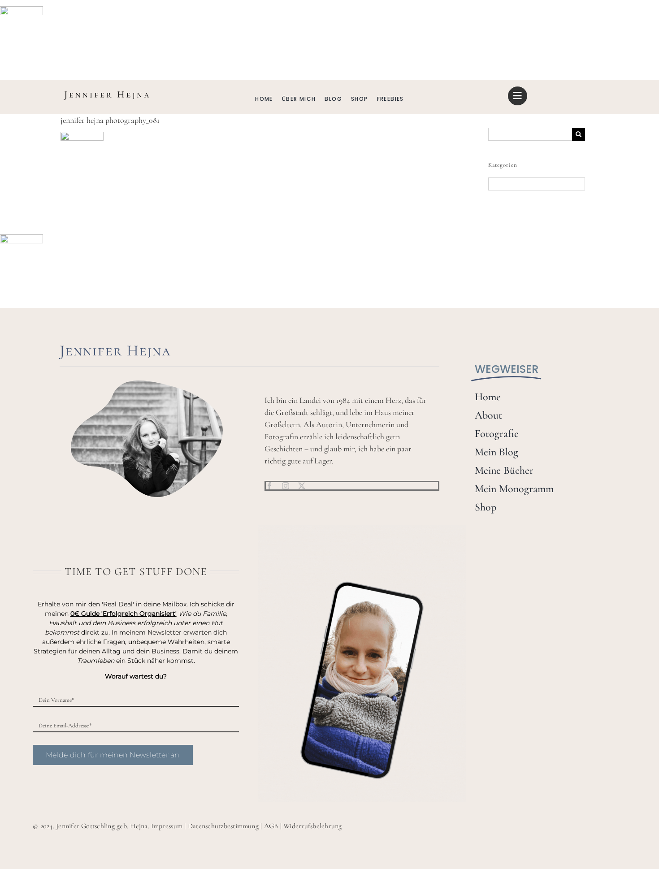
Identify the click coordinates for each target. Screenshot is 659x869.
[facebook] (269, 485)
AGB (271, 825)
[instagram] (285, 485)
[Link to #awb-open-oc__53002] (517, 95)
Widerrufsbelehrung (312, 825)
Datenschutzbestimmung (223, 825)
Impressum (166, 825)
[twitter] (301, 485)
